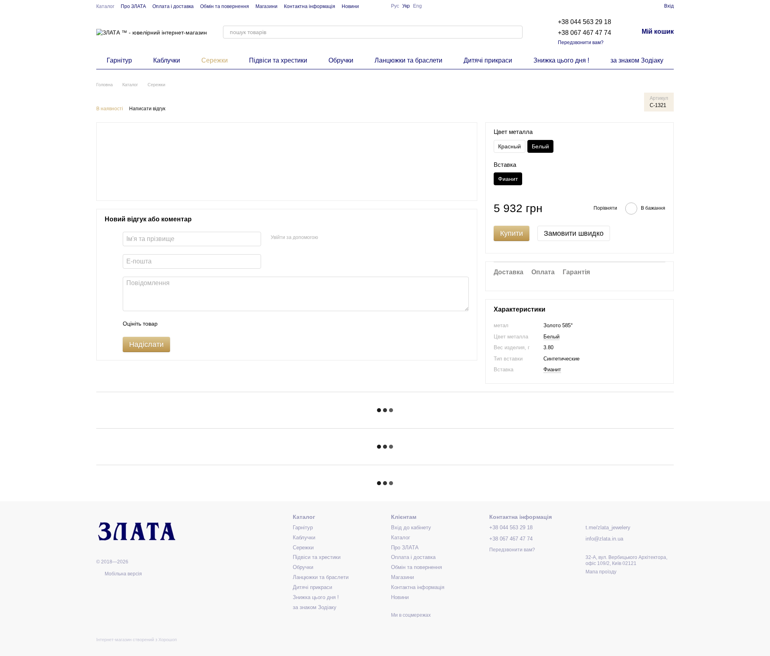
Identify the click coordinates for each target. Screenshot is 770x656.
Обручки (340, 60)
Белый (551, 337)
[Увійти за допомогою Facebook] (327, 238)
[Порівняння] (629, 6)
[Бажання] (643, 6)
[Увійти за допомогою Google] (339, 238)
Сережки (214, 60)
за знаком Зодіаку (636, 60)
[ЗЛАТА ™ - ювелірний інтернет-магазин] (136, 530)
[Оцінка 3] (196, 324)
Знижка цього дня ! (561, 60)
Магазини (266, 6)
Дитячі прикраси (488, 60)
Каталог (105, 6)
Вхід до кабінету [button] (411, 527)
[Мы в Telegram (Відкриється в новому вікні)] (380, 6)
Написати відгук (147, 108)
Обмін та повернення (224, 6)
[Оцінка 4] (209, 324)
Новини (350, 6)
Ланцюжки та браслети (408, 60)
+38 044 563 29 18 (584, 21)
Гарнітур (119, 60)
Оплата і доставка (173, 6)
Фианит (552, 369)
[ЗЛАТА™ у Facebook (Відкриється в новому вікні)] (370, 6)
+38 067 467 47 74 (584, 32)
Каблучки (166, 60)
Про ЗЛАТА (133, 6)
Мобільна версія (122, 574)
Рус (395, 6)
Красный (509, 146)
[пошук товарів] (516, 32)
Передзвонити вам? (581, 42)
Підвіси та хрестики (278, 60)
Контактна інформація (309, 6)
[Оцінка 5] (222, 324)
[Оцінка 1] (170, 324)
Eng (417, 6)
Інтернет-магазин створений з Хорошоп (136, 639)
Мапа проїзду (601, 572)
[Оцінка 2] (183, 324)
